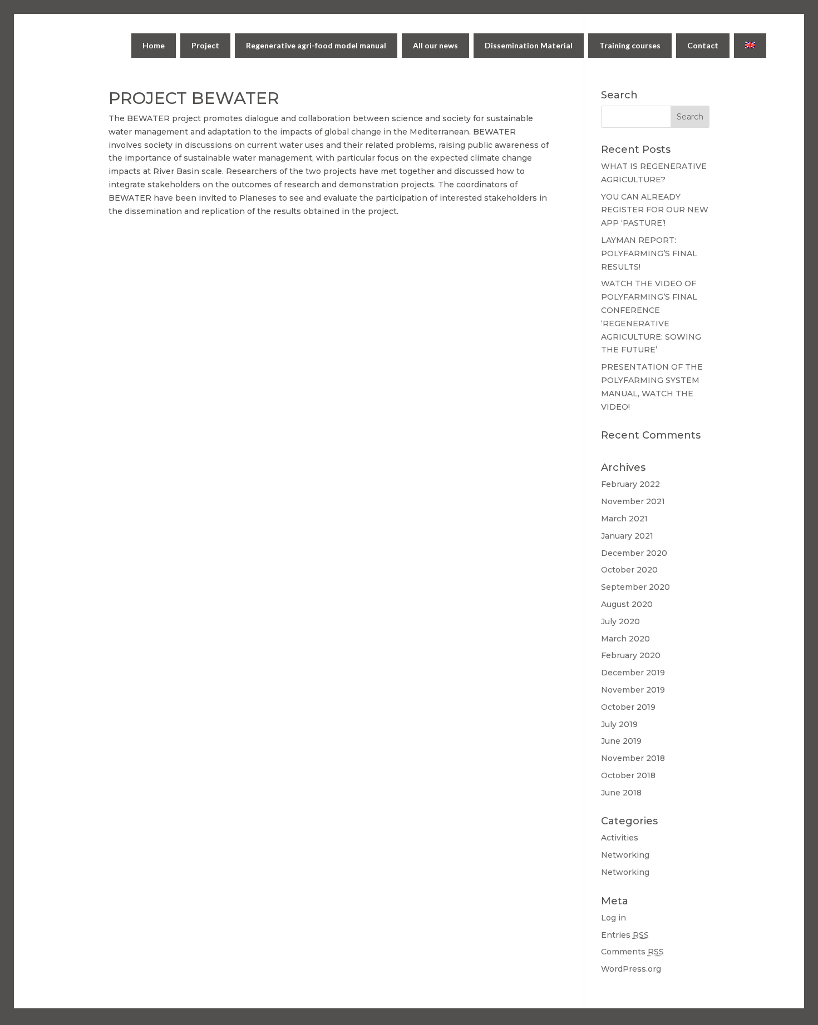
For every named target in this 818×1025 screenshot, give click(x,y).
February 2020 (631, 655)
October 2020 (629, 570)
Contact (702, 45)
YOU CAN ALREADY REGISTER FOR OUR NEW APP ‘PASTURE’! (654, 210)
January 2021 (627, 536)
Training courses (630, 45)
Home (153, 45)
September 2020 (635, 587)
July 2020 (620, 621)
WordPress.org (631, 969)
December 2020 (634, 553)
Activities (619, 838)
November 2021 (633, 501)
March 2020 (625, 639)
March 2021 (624, 519)
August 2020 (627, 604)
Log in (613, 918)
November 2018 (633, 758)
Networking (625, 855)
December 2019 (633, 673)
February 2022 (630, 484)
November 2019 (633, 690)
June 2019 (621, 741)
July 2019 (619, 724)
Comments (632, 952)
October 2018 (628, 775)
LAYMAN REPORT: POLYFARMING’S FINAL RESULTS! (649, 253)
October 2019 (628, 707)
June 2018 (621, 793)
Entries (625, 935)
